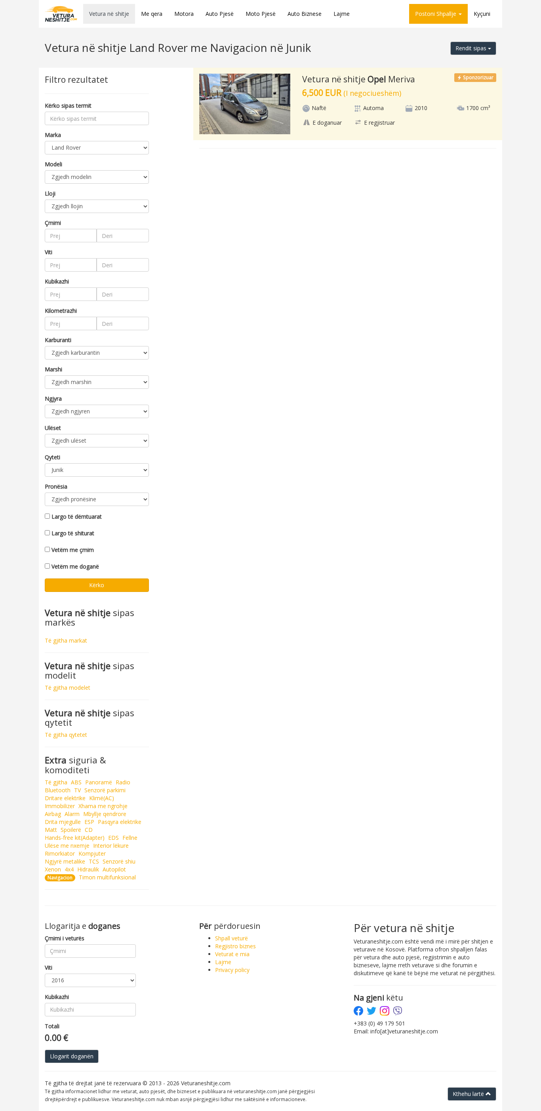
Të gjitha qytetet (66, 734)
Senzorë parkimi (105, 790)
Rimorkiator (60, 853)
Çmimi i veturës (64, 938)
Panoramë (98, 782)
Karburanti (58, 340)
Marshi (53, 369)
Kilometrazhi (61, 310)
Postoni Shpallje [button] (436, 13)
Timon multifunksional (107, 877)
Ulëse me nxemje (67, 845)
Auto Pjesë (220, 13)
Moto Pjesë (261, 13)
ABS (76, 782)
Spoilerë (71, 829)
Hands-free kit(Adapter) (75, 837)
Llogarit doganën (71, 1056)
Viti (48, 252)
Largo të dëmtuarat (76, 516)
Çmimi (53, 222)
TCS (94, 861)
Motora (184, 13)
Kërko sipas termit (68, 105)
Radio (123, 782)
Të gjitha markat (66, 640)
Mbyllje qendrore (104, 814)
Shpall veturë (231, 938)
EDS (113, 837)
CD (89, 829)
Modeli (53, 164)
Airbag (53, 814)
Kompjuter (92, 853)
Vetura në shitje (109, 13)
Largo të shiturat (72, 533)
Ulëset (53, 428)
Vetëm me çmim (72, 550)
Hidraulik (88, 869)
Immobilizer (60, 806)
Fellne (129, 837)
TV (77, 790)
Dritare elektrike (65, 798)
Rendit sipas (471, 48)
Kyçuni (482, 13)
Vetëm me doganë (75, 566)
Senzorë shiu (119, 861)
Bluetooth (57, 790)
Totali (52, 1026)
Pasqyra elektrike (119, 822)
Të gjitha (56, 782)
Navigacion (60, 877)
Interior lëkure (111, 845)
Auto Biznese (305, 13)
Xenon (53, 869)
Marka (53, 135)
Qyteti (52, 457)
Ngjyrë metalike (65, 861)
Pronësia (56, 486)
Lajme (341, 13)
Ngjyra (53, 398)
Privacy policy (232, 970)
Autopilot (114, 869)
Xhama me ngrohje (103, 806)
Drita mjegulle (63, 822)
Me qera (151, 13)
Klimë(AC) (101, 798)
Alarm (72, 814)
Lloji (50, 193)
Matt (51, 829)
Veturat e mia (232, 954)
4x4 (69, 869)
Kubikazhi (57, 281)
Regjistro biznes (235, 946)
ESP (89, 822)
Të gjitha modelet (67, 687)
